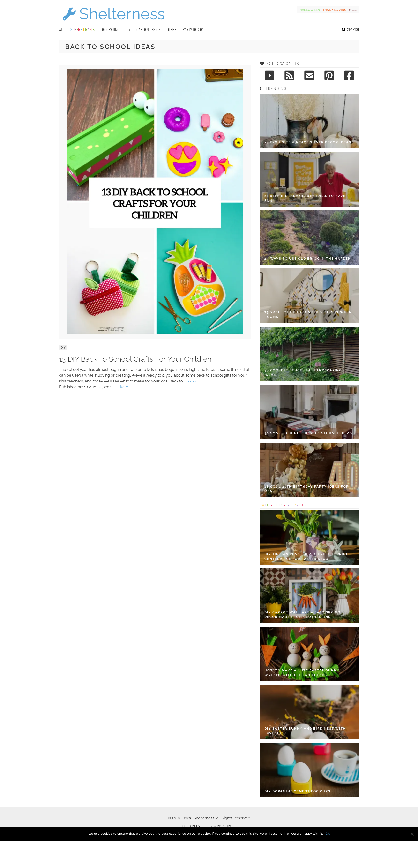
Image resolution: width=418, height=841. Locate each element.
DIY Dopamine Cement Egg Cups (297, 791)
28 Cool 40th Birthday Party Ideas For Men (306, 489)
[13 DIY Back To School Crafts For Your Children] (155, 332)
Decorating (110, 29)
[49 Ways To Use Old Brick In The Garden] (309, 237)
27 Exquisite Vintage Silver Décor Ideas (307, 142)
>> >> (191, 381)
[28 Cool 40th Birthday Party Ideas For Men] (309, 470)
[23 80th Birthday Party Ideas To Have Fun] (309, 179)
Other (172, 29)
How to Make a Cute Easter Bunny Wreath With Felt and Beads (302, 673)
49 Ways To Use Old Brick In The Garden (307, 258)
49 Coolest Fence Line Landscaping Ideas (303, 372)
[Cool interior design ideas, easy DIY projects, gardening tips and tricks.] (113, 23)
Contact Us (191, 826)
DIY (127, 29)
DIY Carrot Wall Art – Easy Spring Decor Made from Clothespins (302, 614)
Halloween (309, 10)
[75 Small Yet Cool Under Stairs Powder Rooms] (309, 295)
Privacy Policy (220, 826)
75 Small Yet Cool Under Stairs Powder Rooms (308, 314)
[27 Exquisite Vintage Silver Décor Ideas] (309, 121)
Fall (353, 10)
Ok (328, 833)
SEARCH (353, 29)
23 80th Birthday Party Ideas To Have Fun (305, 198)
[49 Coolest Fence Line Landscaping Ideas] (309, 354)
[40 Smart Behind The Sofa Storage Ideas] (309, 412)
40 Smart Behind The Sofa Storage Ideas (308, 433)
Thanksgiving (334, 10)
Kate (124, 387)
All (61, 29)
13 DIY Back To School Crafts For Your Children (135, 359)
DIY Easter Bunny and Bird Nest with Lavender (305, 731)
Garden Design (148, 29)
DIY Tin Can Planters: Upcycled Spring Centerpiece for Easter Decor (306, 556)
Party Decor (193, 29)
